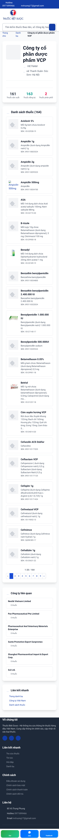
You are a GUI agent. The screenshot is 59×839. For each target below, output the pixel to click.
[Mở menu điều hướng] (54, 15)
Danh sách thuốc (17, 705)
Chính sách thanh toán (17, 789)
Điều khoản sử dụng (15, 781)
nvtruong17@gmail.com (24, 818)
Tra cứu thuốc (12, 753)
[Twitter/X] (55, 4)
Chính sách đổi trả (14, 794)
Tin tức (9, 758)
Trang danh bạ (16, 696)
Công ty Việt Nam (17, 700)
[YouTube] (50, 4)
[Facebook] (45, 4)
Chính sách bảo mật (15, 785)
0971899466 (21, 813)
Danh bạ (10, 766)
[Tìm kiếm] (52, 27)
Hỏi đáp (10, 762)
